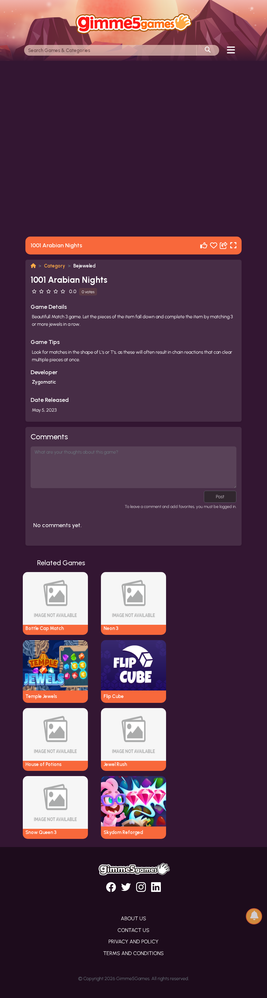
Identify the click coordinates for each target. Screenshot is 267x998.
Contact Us (133, 930)
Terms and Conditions (133, 953)
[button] (253, 916)
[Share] (224, 245)
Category (54, 266)
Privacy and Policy (133, 941)
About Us (133, 918)
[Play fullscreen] (233, 245)
